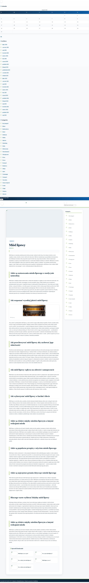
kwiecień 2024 (5, 106)
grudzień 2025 (5, 64)
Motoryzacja (5, 148)
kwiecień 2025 (5, 86)
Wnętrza (4, 191)
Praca (3, 157)
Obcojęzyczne (5, 154)
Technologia (5, 174)
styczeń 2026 (5, 61)
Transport (4, 177)
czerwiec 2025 (5, 81)
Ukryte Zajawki (6, 182)
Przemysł (4, 163)
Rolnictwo (4, 165)
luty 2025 (4, 92)
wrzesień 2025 (5, 72)
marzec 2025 (5, 89)
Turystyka (4, 180)
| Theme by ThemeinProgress (18, 581)
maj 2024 (4, 103)
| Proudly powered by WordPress (31, 581)
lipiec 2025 (4, 78)
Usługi (3, 188)
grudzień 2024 (5, 98)
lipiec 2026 (4, 44)
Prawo (3, 160)
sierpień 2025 (5, 75)
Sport (3, 171)
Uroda (3, 185)
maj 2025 (4, 84)
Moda (3, 146)
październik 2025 (6, 69)
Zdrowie (4, 194)
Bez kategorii (5, 123)
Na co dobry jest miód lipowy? (24, 560)
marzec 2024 (5, 109)
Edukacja (4, 134)
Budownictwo (5, 129)
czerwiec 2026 (5, 47)
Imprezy (4, 140)
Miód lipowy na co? (46, 560)
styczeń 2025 (5, 95)
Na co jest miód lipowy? (47, 553)
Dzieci (3, 131)
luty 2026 (4, 58)
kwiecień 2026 (5, 53)
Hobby (3, 137)
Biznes (3, 126)
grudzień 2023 (5, 112)
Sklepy (3, 168)
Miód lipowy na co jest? (23, 553)
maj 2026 (4, 50)
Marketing (4, 143)
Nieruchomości (5, 151)
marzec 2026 (5, 55)
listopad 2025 (5, 67)
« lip (1, 36)
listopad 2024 (5, 101)
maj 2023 (4, 115)
